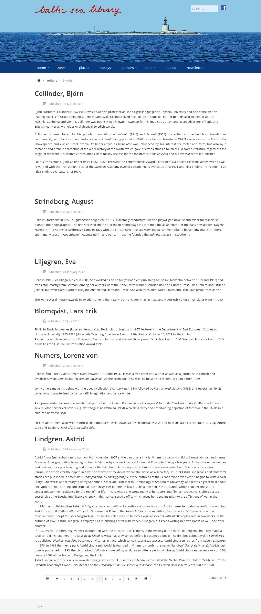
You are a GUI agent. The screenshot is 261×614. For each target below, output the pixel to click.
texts (148, 67)
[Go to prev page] (56, 578)
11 (127, 579)
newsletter (195, 67)
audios (171, 67)
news (62, 67)
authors (128, 67)
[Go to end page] (145, 578)
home (41, 67)
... (85, 579)
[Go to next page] (136, 578)
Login (39, 605)
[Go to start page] (47, 578)
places (84, 67)
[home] (78, 12)
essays (105, 67)
